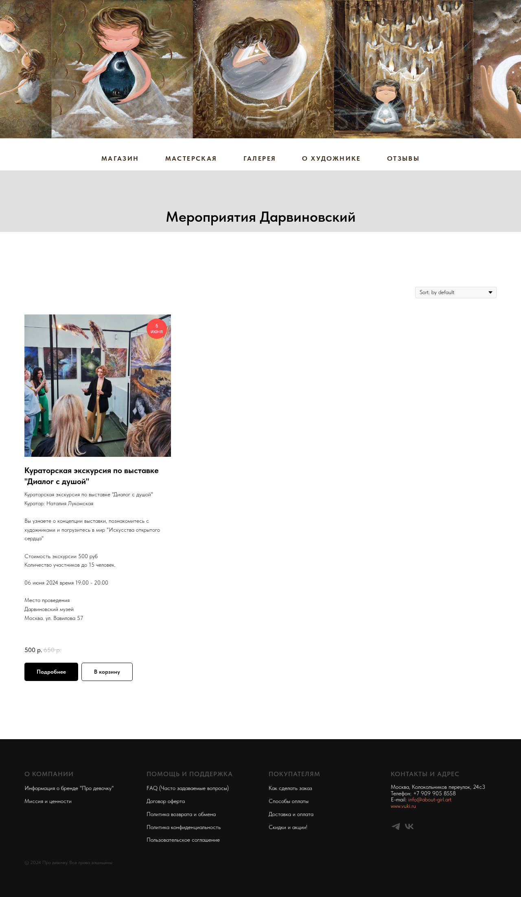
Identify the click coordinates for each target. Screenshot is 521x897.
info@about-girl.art (429, 799)
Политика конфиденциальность (184, 827)
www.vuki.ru (403, 806)
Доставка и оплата (291, 814)
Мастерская (191, 158)
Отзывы (403, 158)
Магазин (120, 158)
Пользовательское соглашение (183, 839)
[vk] (409, 826)
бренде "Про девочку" (87, 788)
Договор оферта (166, 801)
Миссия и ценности (48, 801)
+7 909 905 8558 (434, 793)
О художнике (331, 158)
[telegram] (396, 826)
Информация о (42, 788)
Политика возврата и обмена (181, 814)
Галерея (259, 158)
